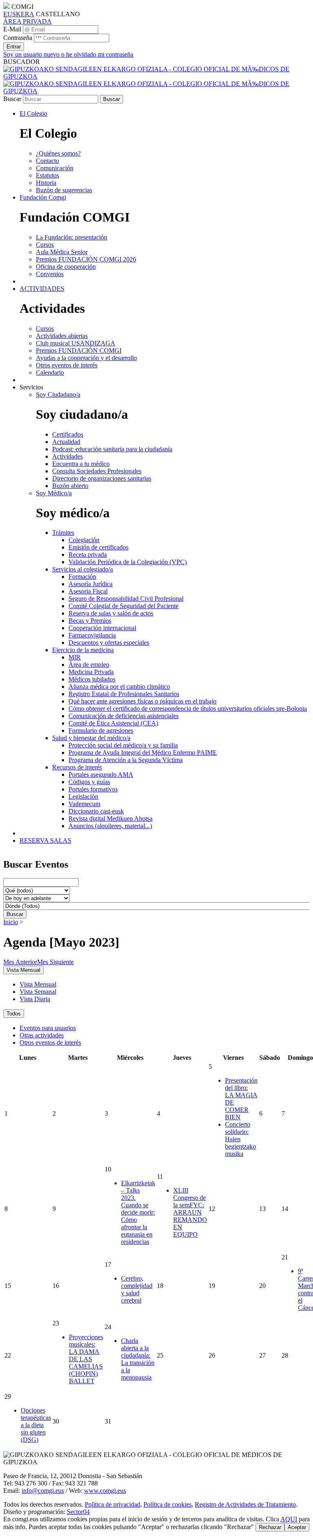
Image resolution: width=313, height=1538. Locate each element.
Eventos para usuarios (48, 1027)
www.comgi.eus (105, 1490)
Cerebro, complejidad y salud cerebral (136, 1289)
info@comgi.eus (43, 1490)
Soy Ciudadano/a (58, 394)
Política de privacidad (112, 1504)
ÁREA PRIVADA (27, 21)
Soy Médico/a (54, 493)
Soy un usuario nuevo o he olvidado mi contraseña (68, 54)
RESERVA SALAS (45, 840)
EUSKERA (18, 14)
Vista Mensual (38, 984)
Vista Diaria (35, 998)
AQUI (288, 1519)
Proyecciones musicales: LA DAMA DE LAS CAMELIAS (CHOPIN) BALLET (86, 1359)
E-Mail (12, 29)
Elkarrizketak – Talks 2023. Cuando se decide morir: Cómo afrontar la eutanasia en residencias (138, 1212)
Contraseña (17, 37)
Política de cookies (167, 1504)
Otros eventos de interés (50, 1042)
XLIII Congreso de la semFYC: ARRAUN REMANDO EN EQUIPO (190, 1212)
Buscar (12, 98)
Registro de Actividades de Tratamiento (245, 1504)
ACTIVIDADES (42, 288)
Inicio (10, 921)
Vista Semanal (38, 991)
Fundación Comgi (43, 197)
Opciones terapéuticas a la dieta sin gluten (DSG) (36, 1425)
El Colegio (33, 113)
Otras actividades (42, 1035)
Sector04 (78, 1511)
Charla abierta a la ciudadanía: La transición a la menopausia (137, 1359)
